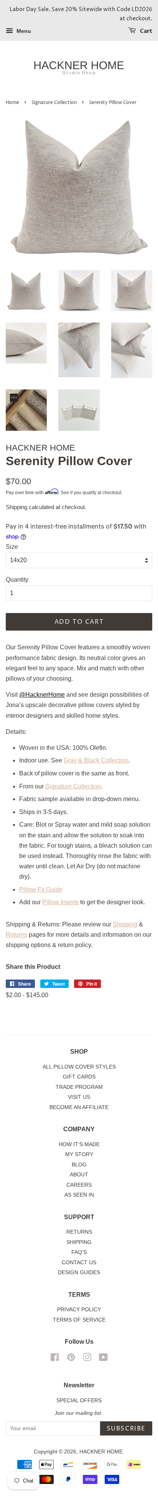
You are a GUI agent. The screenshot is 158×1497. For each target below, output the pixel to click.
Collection (113, 760)
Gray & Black (81, 760)
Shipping (16, 507)
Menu (23, 31)
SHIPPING (79, 1242)
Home (12, 102)
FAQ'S (79, 1252)
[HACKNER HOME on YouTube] (103, 1359)
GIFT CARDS (79, 1077)
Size (12, 546)
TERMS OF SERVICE (79, 1320)
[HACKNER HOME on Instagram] (87, 1359)
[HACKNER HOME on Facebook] (54, 1359)
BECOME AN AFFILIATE (79, 1107)
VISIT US (79, 1097)
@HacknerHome (42, 694)
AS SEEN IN (79, 1195)
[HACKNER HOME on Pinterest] (71, 1359)
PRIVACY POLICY (79, 1309)
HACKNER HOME (101, 1452)
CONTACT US (79, 1262)
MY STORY (79, 1154)
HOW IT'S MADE (79, 1144)
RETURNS (79, 1232)
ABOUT (79, 1174)
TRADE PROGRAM (79, 1087)
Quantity (17, 579)
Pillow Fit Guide (41, 889)
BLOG (79, 1165)
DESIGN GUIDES (79, 1272)
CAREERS (79, 1185)
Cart (145, 31)
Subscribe (126, 1428)
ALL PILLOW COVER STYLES (79, 1067)
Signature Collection (54, 102)
